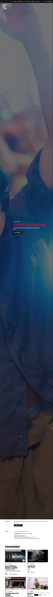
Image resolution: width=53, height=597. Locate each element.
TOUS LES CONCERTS (32, 537)
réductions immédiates (31, 521)
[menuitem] (15, 1)
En (2, 1)
